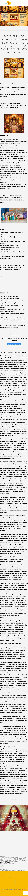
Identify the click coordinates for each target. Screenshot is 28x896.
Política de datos (7, 877)
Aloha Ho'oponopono (11, 889)
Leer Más (6, 861)
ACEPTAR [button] (7, 862)
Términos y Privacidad (8, 875)
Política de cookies (18, 875)
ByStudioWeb (24, 889)
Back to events (5, 28)
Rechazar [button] (2, 862)
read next (14, 838)
